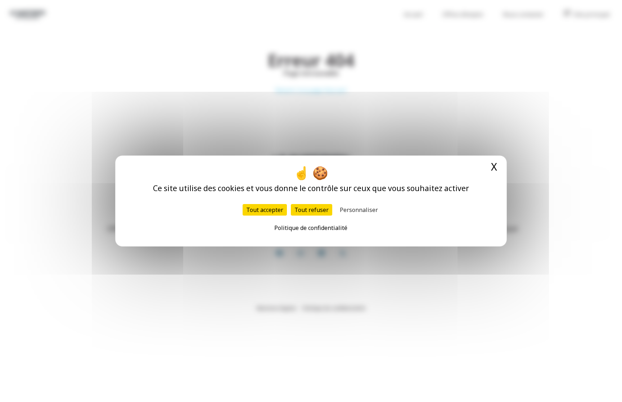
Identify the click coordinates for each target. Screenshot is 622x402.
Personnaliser (359, 210)
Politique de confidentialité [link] (310, 228)
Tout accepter (264, 210)
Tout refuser (311, 210)
